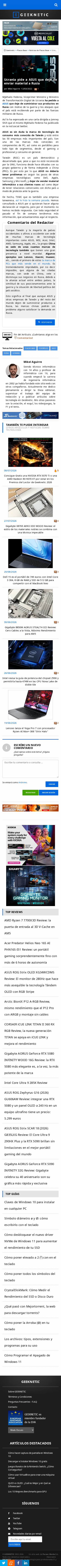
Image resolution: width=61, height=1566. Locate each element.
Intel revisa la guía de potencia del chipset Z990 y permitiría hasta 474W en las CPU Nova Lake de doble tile (30, 681)
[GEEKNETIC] (30, 14)
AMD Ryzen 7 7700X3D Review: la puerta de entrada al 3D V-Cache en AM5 (29, 926)
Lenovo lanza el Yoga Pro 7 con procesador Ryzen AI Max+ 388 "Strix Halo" (30, 730)
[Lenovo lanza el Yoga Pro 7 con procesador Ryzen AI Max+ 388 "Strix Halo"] (30, 691)
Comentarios (24, 337)
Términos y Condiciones (20, 1396)
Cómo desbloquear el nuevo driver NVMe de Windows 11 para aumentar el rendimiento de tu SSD (30, 1241)
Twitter (16, 1518)
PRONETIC (6, 1559)
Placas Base (22, 50)
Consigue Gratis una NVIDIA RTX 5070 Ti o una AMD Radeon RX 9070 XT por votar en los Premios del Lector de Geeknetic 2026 (30, 479)
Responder (46, 322)
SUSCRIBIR (14, 1544)
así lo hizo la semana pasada (32, 200)
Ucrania (16, 353)
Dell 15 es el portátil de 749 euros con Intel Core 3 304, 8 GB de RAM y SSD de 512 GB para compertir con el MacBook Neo (30, 580)
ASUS (5, 103)
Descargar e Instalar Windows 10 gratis (27, 1461)
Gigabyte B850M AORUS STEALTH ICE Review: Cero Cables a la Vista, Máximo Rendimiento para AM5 (30, 630)
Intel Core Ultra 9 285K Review (25, 1083)
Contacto (12, 1406)
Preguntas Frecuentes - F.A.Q (22, 1401)
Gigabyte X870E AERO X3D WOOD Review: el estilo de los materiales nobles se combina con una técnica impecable (30, 529)
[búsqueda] (56, 5)
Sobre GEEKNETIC (17, 1391)
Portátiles (43, 348)
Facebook (18, 1513)
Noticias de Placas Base (39, 50)
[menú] (5, 5)
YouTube (17, 1523)
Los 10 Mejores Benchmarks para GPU (27, 1491)
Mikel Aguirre (14, 89)
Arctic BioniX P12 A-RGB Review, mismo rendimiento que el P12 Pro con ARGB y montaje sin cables (29, 1008)
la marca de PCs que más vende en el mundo (30, 262)
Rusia (6, 353)
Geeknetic (10, 50)
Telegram (17, 1528)
